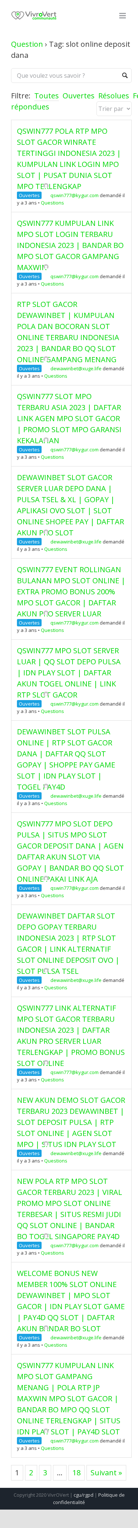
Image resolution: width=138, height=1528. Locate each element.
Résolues (113, 96)
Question (27, 44)
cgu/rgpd (83, 1495)
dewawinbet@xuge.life (76, 368)
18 (76, 1473)
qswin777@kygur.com (74, 195)
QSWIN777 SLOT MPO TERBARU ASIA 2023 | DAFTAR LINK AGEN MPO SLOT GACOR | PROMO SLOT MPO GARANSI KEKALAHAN (69, 418)
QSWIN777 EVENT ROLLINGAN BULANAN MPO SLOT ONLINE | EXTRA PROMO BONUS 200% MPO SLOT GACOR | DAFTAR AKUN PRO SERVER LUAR (71, 591)
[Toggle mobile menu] (123, 16)
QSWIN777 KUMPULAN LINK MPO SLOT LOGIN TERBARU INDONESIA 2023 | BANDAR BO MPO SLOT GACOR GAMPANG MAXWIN (70, 245)
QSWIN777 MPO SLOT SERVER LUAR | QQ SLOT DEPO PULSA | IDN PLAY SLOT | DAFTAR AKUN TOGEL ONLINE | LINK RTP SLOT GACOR (69, 673)
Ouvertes (79, 96)
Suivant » (106, 1473)
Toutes (46, 96)
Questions (52, 202)
